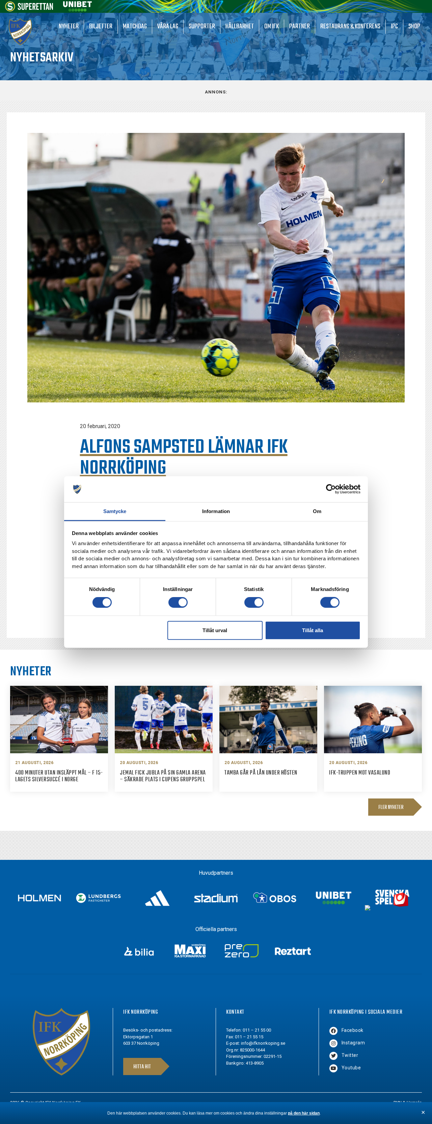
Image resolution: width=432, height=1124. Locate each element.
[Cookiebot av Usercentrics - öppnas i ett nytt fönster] (330, 489)
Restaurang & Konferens (350, 26)
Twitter (350, 1055)
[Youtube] (333, 1068)
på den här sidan (304, 1113)
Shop (414, 26)
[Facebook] (333, 1031)
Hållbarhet (239, 26)
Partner (299, 26)
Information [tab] (216, 511)
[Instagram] (333, 1043)
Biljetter (100, 26)
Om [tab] (317, 511)
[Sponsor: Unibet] (77, 9)
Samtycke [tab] (115, 511)
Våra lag (167, 26)
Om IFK (271, 26)
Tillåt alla (312, 630)
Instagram (353, 1042)
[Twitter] (333, 1056)
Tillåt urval (214, 630)
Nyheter (69, 26)
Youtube (351, 1067)
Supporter (202, 26)
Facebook (352, 1030)
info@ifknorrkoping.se (263, 1043)
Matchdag (135, 26)
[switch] (178, 602)
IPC (394, 26)
